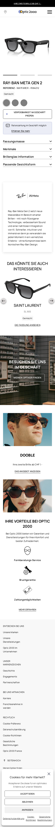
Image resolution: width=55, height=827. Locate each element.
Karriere (7, 698)
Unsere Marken (10, 632)
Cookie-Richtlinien (12, 735)
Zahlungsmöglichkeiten (27, 599)
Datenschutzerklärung (14, 729)
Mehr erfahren (27, 609)
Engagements (10, 676)
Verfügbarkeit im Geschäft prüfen (29, 114)
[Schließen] (48, 773)
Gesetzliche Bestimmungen (44, 818)
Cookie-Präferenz (12, 723)
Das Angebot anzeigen (27, 471)
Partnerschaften (11, 682)
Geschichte (9, 670)
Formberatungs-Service (27, 560)
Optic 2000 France (12, 750)
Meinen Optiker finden (27, 377)
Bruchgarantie (27, 580)
